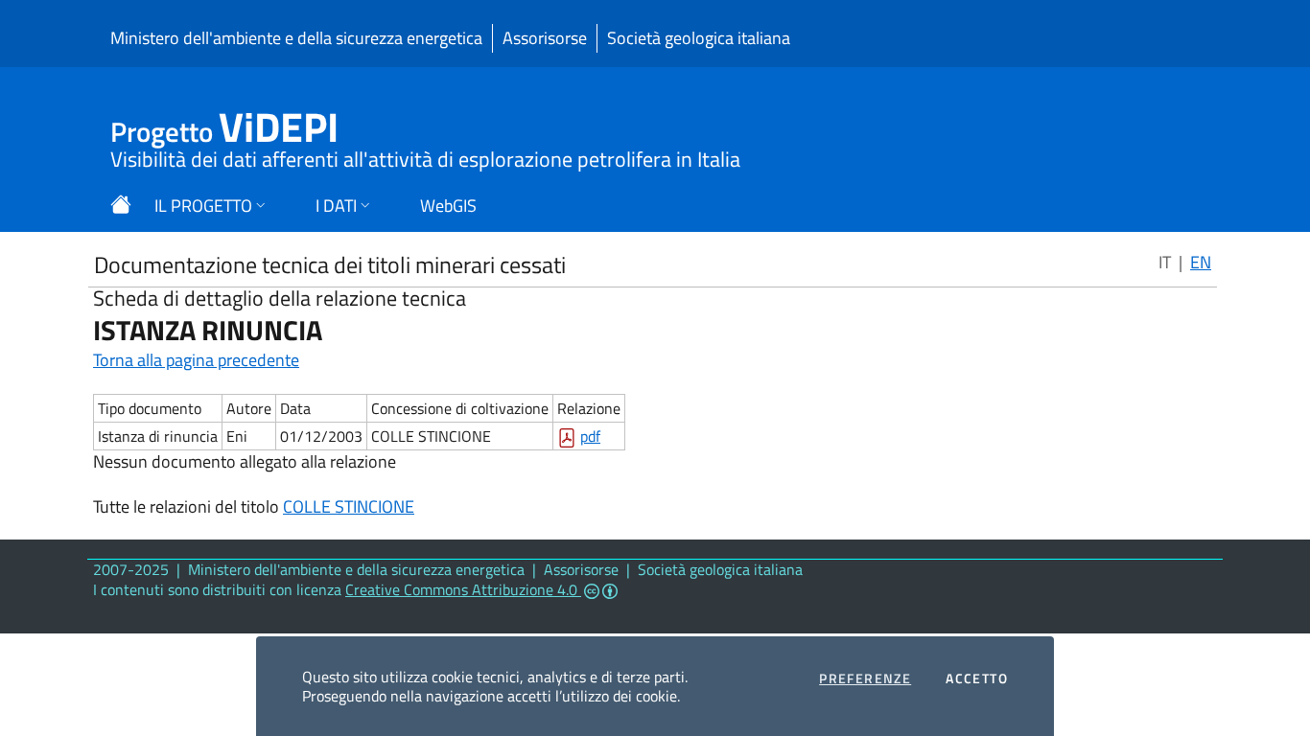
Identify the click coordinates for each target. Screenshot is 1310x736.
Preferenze (865, 678)
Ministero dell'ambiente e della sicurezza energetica (296, 38)
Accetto (977, 678)
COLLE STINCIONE (348, 506)
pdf (590, 436)
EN (1200, 262)
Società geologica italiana (698, 38)
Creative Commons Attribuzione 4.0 (463, 589)
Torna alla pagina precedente (196, 360)
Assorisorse (545, 38)
